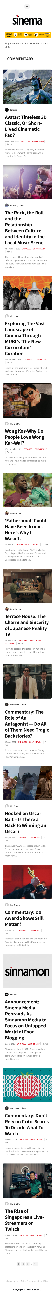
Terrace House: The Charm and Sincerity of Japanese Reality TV (27, 625)
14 (35, 1263)
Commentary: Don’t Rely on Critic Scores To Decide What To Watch (27, 1124)
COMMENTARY (38, 141)
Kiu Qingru (15, 316)
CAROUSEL (25, 141)
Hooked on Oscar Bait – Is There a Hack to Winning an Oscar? (25, 822)
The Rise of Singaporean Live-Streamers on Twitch (24, 1220)
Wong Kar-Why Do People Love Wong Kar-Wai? (24, 437)
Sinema (13, 110)
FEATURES (35, 544)
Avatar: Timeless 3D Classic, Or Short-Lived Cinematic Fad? (26, 126)
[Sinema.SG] (27, 26)
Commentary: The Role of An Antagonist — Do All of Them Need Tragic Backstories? (27, 723)
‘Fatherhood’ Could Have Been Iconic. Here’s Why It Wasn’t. (25, 529)
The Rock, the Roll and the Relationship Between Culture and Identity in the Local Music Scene (25, 227)
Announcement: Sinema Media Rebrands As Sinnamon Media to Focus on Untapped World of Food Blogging (26, 1019)
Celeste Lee (15, 513)
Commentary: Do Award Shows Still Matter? (24, 918)
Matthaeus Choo (18, 704)
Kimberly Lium (16, 205)
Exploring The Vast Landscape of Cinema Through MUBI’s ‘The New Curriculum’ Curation (25, 338)
